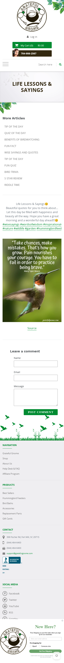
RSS (11, 612)
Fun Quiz (10, 165)
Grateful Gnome (11, 453)
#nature (8, 228)
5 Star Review (13, 178)
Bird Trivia (11, 172)
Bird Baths (8, 503)
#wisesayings (11, 224)
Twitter (13, 599)
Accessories (8, 508)
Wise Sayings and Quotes (21, 152)
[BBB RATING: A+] (12, 558)
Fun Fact (10, 146)
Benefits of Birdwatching (21, 139)
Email (17, 372)
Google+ (13, 618)
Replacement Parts (12, 513)
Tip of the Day (13, 126)
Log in (33, 36)
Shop (5, 458)
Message (19, 386)
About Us (7, 463)
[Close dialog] (62, 621)
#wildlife (19, 228)
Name (17, 358)
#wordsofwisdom (31, 224)
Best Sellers (8, 493)
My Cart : (32, 45)
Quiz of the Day (15, 133)
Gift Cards (7, 518)
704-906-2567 (28, 53)
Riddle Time (12, 185)
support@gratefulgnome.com (20, 553)
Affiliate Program (11, 473)
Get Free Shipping (45, 651)
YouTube (14, 606)
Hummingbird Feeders (14, 498)
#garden (30, 228)
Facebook (14, 593)
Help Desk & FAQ (11, 468)
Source (32, 328)
